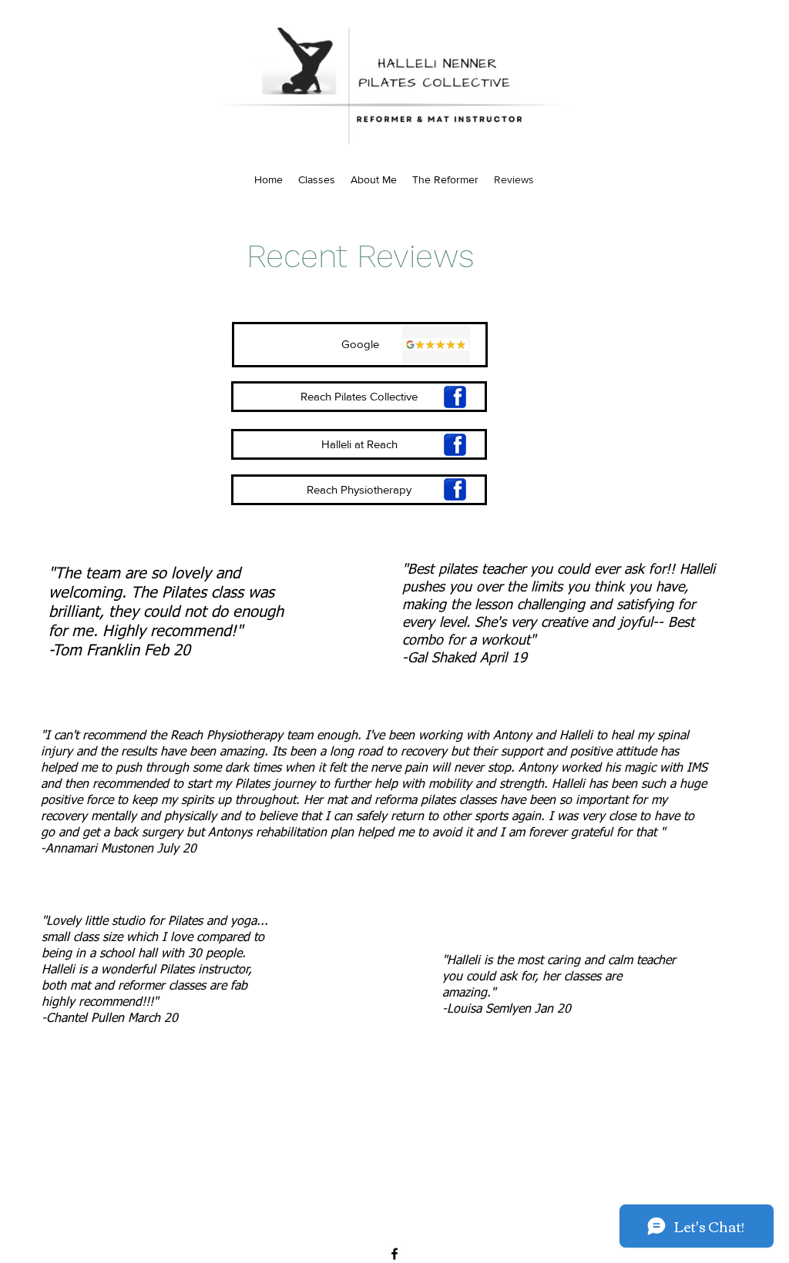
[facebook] (394, 1253)
